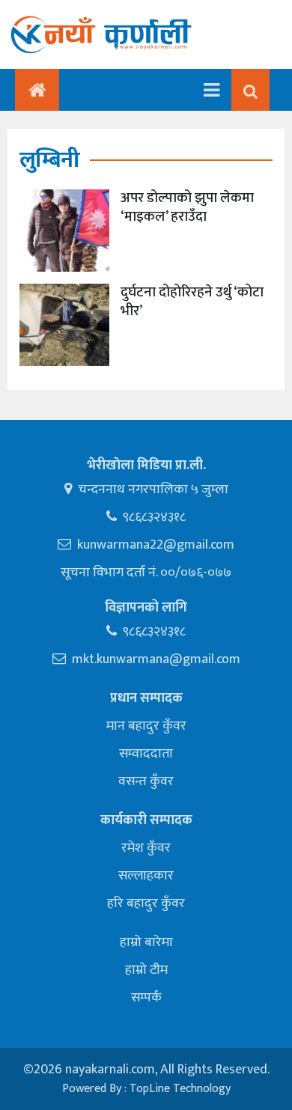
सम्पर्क (146, 998)
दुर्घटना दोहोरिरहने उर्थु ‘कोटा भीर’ (192, 302)
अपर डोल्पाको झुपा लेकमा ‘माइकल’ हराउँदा (187, 207)
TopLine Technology (180, 1089)
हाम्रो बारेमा (146, 942)
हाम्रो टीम (146, 970)
